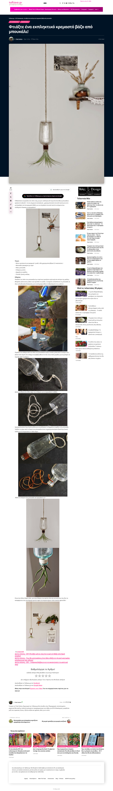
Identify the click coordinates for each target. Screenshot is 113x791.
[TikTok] (72, 3)
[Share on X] (11, 197)
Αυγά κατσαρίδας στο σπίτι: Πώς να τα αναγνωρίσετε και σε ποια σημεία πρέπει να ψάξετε (95, 259)
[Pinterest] (70, 3)
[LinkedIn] (70, 702)
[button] (54, 3)
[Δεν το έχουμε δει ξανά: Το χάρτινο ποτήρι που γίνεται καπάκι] (44, 740)
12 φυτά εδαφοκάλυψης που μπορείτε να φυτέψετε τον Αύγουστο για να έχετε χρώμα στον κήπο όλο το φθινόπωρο (95, 270)
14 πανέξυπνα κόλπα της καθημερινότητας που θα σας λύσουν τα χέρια (95, 280)
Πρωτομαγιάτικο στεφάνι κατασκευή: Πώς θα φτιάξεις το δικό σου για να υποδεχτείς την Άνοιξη (68, 751)
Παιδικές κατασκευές (25, 746)
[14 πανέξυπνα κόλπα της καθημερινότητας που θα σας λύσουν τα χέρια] (80, 282)
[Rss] (74, 3)
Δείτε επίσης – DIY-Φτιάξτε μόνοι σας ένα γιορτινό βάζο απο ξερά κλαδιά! (40, 655)
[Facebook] (62, 3)
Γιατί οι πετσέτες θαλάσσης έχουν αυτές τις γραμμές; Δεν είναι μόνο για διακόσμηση (95, 214)
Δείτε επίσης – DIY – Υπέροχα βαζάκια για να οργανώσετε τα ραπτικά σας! (41, 663)
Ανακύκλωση (25, 22)
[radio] (36, 676)
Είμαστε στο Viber (36, 688)
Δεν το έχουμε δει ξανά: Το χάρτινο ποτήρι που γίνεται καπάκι (44, 750)
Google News (38, 685)
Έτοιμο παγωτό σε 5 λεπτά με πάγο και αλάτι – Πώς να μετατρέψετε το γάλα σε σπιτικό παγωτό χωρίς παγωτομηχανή (95, 236)
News (35, 746)
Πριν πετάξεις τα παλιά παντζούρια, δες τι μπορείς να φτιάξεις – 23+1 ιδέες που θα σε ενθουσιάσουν (92, 751)
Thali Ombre (19, 39)
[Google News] (66, 3)
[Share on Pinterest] (11, 201)
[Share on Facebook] (11, 193)
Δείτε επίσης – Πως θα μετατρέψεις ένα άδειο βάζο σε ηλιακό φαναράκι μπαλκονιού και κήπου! (42, 659)
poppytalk (20, 652)
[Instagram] (68, 3)
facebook (37, 683)
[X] (64, 3)
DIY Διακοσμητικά (72, 746)
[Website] (64, 702)
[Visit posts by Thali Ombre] (11, 702)
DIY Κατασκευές (14, 22)
